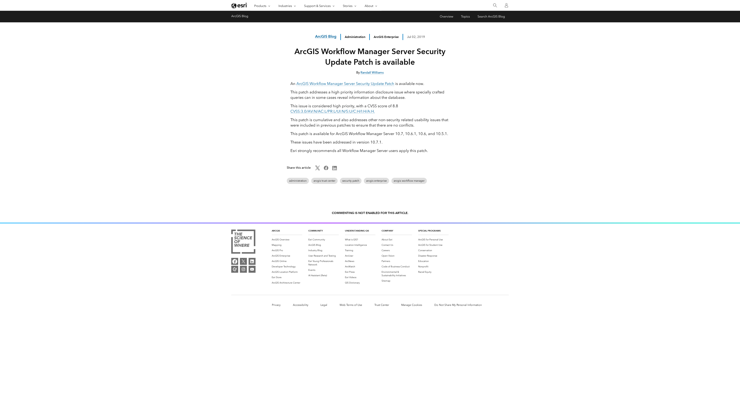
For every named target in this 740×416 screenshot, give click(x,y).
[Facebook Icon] (326, 169)
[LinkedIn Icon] (334, 169)
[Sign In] (506, 5)
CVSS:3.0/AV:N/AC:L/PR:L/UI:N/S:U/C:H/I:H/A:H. (332, 111)
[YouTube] (252, 269)
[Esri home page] (239, 6)
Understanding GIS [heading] (357, 230)
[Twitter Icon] (317, 169)
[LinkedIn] (252, 261)
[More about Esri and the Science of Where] (243, 242)
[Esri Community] (234, 269)
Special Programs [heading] (429, 230)
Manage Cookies (411, 305)
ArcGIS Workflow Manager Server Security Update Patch (345, 83)
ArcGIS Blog (239, 16)
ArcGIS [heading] (276, 230)
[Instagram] (243, 269)
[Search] (495, 5)
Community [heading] (315, 230)
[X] (243, 261)
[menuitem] (287, 239)
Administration (355, 37)
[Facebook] (234, 261)
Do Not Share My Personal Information (458, 305)
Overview (446, 16)
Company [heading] (387, 230)
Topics (465, 16)
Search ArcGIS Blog (491, 16)
